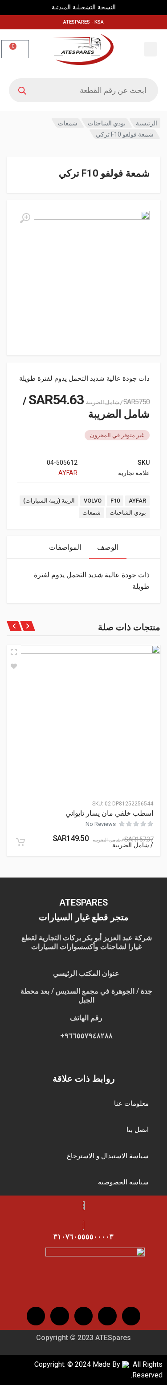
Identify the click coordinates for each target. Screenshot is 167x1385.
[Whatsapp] (36, 1316)
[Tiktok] (59, 1316)
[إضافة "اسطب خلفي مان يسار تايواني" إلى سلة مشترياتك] (20, 842)
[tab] (107, 547)
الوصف (107, 547)
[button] (150, 49)
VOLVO (93, 500)
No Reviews (101, 824)
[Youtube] (83, 1316)
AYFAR (67, 472)
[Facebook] (131, 1316)
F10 (115, 500)
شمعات (67, 123)
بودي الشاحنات (107, 123)
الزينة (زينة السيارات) (49, 500)
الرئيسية (146, 123)
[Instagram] (107, 1316)
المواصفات (65, 547)
